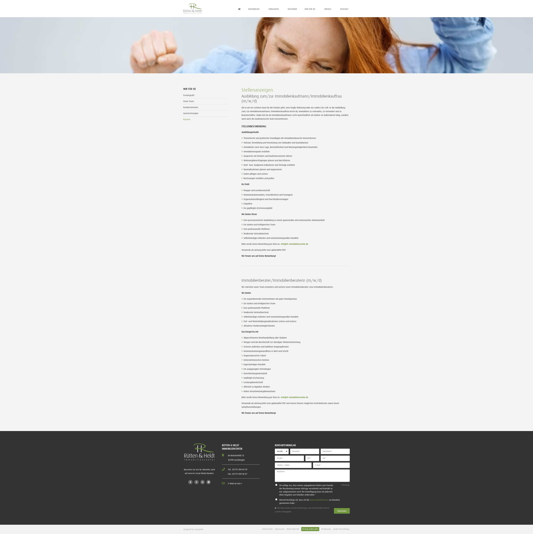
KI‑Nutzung (326, 529)
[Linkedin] (208, 482)
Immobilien (253, 9)
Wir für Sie (310, 9)
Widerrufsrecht (292, 529)
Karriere (186, 119)
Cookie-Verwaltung (341, 529)
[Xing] (196, 482)
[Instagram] (202, 482)
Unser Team (188, 101)
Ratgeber (292, 9)
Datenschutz (267, 529)
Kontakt (344, 9)
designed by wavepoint (193, 529)
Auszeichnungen (190, 113)
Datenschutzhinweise (319, 500)
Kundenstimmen (190, 107)
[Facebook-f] (190, 482)
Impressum (279, 529)
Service (327, 9)
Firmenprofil (188, 95)
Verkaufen (273, 9)
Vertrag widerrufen (310, 529)
